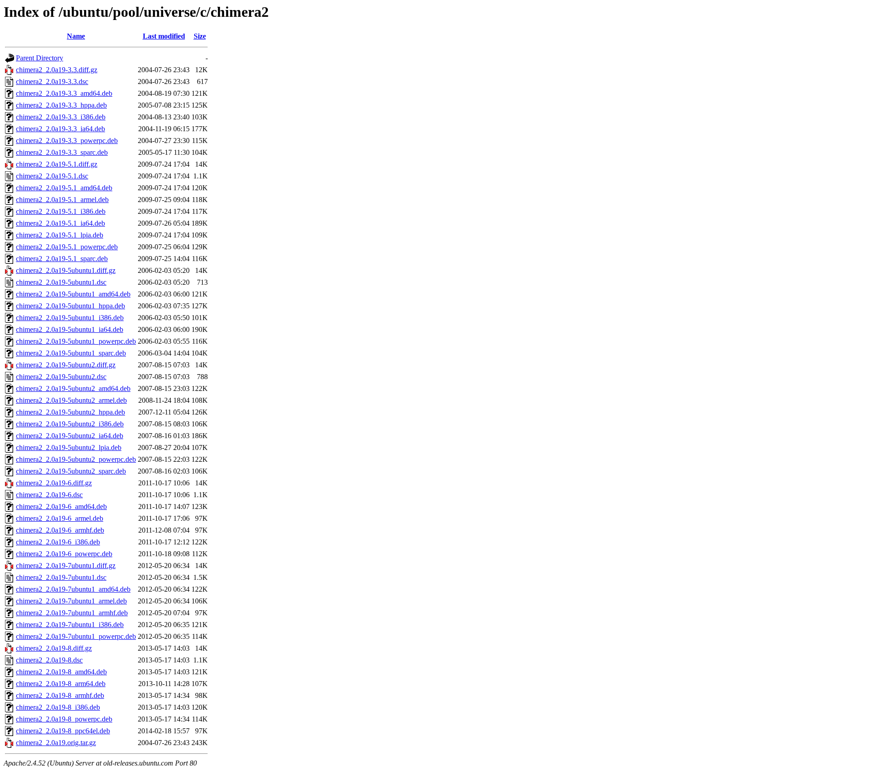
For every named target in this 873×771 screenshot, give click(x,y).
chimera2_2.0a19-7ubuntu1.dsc (61, 577)
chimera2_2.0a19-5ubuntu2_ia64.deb (69, 436)
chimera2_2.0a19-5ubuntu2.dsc (61, 377)
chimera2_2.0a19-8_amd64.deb (61, 672)
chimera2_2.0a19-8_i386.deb (58, 707)
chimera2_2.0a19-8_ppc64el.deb (63, 731)
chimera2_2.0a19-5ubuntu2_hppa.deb (70, 412)
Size (200, 36)
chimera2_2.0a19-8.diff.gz (54, 648)
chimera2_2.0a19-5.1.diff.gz (56, 164)
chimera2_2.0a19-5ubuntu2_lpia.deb (68, 447)
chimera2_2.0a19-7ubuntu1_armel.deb (71, 601)
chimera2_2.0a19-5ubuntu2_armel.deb (71, 400)
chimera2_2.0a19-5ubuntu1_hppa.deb (70, 306)
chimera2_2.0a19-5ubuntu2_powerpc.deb (76, 459)
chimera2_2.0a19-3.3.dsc (52, 81)
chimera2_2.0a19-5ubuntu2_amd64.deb (73, 388)
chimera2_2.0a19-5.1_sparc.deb (62, 258)
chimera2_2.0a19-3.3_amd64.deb (64, 93)
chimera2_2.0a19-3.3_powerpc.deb (67, 140)
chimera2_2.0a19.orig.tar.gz (56, 742)
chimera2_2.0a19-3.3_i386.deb (60, 117)
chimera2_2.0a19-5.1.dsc (52, 176)
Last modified (164, 36)
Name (76, 36)
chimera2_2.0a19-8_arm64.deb (60, 683)
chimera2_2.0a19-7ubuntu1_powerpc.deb (76, 636)
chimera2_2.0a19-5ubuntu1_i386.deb (70, 317)
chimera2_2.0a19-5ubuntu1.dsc (61, 282)
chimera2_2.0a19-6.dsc (49, 495)
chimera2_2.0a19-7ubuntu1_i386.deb (70, 624)
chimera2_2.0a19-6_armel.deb (59, 518)
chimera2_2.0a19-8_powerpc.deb (64, 719)
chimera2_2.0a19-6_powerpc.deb (64, 554)
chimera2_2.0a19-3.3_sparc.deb (62, 152)
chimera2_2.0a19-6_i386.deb (58, 542)
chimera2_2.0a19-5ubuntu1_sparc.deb (71, 353)
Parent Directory (39, 58)
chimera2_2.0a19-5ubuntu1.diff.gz (65, 270)
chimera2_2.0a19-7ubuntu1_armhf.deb (72, 613)
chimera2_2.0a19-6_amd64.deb (61, 506)
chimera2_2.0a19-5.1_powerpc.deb (67, 247)
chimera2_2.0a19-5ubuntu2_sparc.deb (71, 471)
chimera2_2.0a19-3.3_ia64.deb (60, 129)
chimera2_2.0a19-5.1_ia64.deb (60, 223)
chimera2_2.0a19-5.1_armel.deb (62, 199)
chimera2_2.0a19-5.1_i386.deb (60, 211)
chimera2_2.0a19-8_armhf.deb (60, 695)
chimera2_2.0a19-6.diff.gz (54, 483)
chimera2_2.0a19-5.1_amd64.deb (64, 188)
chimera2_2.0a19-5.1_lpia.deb (59, 235)
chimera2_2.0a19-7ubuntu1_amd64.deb (73, 589)
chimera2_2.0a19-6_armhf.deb (60, 530)
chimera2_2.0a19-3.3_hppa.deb (61, 105)
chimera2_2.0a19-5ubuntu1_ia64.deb (69, 329)
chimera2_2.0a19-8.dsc (49, 660)
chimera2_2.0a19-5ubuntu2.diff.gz (65, 365)
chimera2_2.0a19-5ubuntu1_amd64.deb (73, 294)
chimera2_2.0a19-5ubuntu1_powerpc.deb (76, 341)
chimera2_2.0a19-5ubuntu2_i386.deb (70, 424)
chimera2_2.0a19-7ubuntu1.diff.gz (65, 565)
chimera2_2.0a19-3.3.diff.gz (56, 70)
